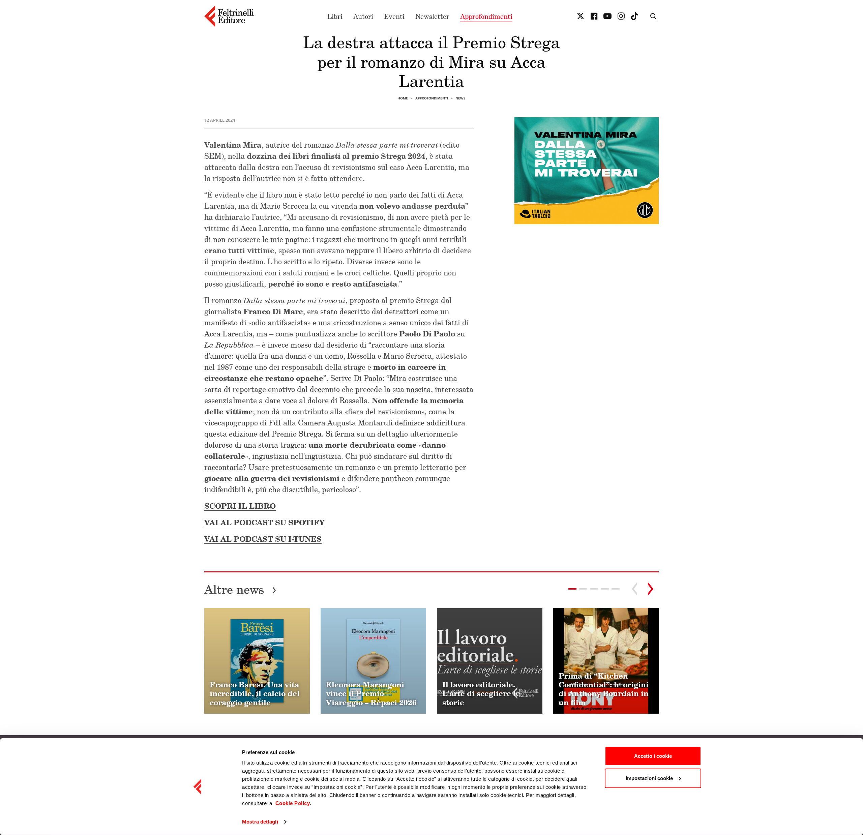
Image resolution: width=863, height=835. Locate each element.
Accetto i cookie (653, 756)
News (460, 98)
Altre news (240, 589)
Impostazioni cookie (649, 778)
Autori (363, 16)
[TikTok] (634, 16)
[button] (583, 589)
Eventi (394, 16)
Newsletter (432, 16)
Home (402, 98)
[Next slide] (651, 588)
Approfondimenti (486, 16)
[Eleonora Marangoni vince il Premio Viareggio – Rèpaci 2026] (373, 661)
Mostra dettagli (260, 822)
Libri (335, 16)
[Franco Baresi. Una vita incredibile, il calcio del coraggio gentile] (257, 661)
